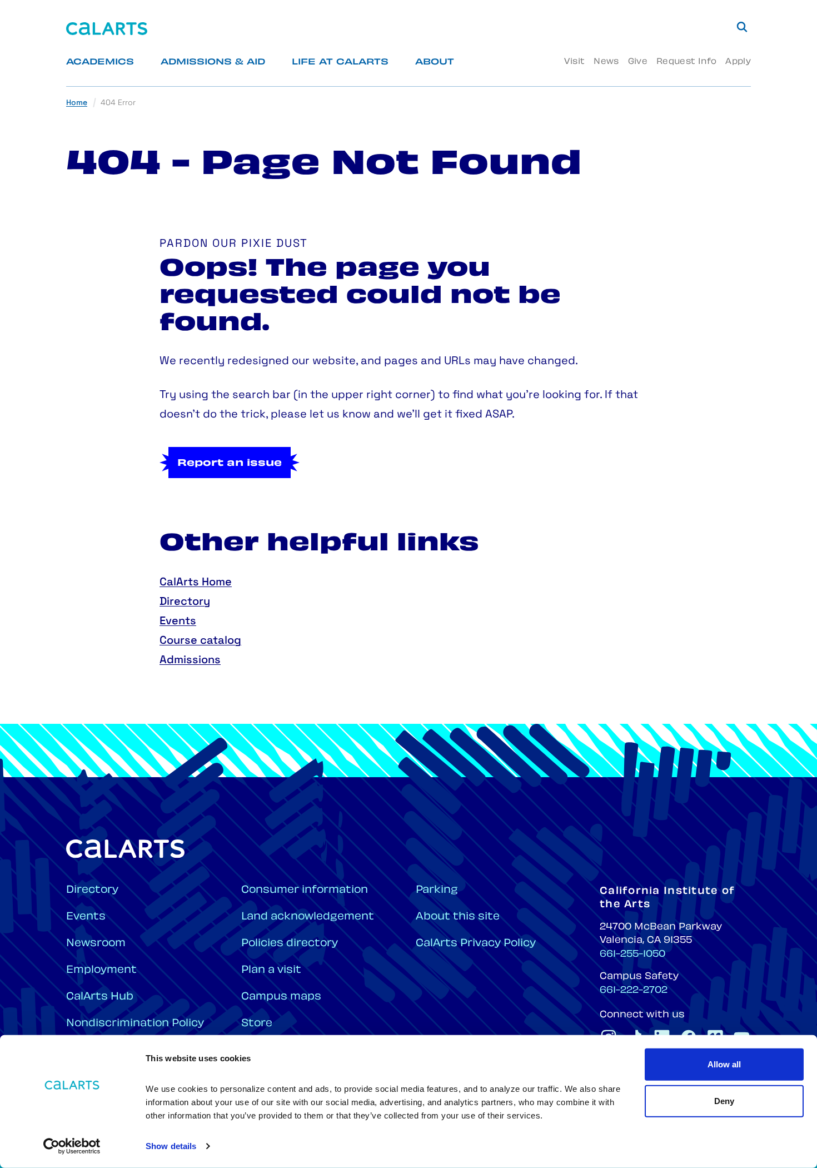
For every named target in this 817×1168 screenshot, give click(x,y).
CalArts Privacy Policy (476, 943)
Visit (574, 62)
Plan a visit (271, 970)
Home (76, 103)
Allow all (724, 1064)
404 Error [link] (118, 103)
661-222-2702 (633, 990)
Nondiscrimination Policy (135, 1023)
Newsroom (96, 943)
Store (256, 1023)
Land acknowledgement (307, 917)
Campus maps (281, 997)
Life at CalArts (340, 62)
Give (637, 62)
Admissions (190, 660)
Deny (724, 1100)
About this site (458, 917)
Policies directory (289, 943)
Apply (738, 62)
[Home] (106, 28)
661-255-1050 (632, 954)
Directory (185, 602)
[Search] (742, 27)
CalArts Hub (99, 997)
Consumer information (304, 890)
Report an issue (229, 463)
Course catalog (200, 641)
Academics (100, 62)
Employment (101, 970)
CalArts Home (196, 582)
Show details (171, 1146)
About (434, 62)
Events (178, 621)
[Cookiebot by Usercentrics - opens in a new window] (72, 1146)
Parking (437, 890)
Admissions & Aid (213, 62)
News (606, 62)
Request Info (686, 62)
